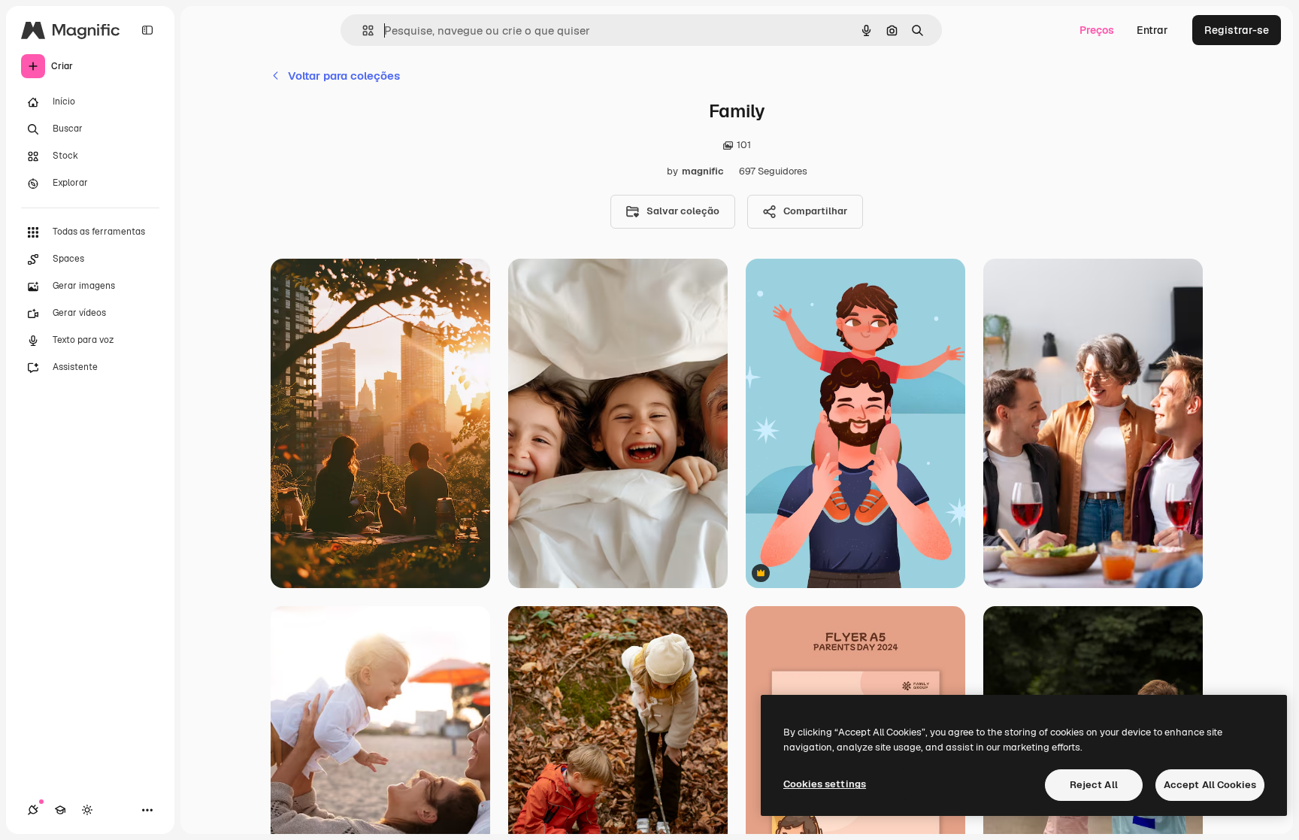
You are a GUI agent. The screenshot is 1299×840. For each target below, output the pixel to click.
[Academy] (60, 810)
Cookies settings (824, 784)
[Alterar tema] (87, 810)
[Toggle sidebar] (147, 30)
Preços (1096, 30)
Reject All (1094, 784)
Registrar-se (1236, 30)
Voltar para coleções (344, 75)
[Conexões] (33, 810)
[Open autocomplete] (362, 30)
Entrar (1152, 30)
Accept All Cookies (1210, 784)
